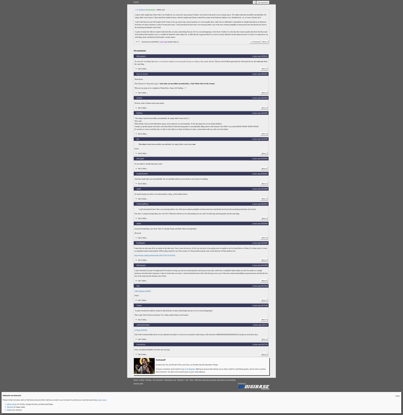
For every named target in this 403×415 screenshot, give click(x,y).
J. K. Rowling (140, 10)
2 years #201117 (260, 325)
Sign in (183, 369)
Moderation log (170, 380)
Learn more (102, 400)
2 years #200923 (260, 74)
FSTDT (136, 2)
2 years (163, 42)
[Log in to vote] (138, 41)
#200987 (148, 291)
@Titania (138, 330)
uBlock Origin (12, 404)
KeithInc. (139, 113)
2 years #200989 (260, 265)
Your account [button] (262, 2)
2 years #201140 (260, 344)
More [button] (264, 42)
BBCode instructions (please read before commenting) (215, 380)
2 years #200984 (260, 223)
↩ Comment (255, 42)
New (191, 380)
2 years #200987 (260, 243)
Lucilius (139, 98)
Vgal (138, 286)
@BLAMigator (140, 291)
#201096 (144, 330)
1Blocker (10, 407)
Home (136, 380)
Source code (138, 384)
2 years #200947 (260, 174)
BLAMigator (140, 243)
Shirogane (140, 158)
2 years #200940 (260, 113)
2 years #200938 (260, 98)
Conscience (140, 344)
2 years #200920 (260, 56)
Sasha (138, 223)
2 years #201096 (260, 305)
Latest (142, 380)
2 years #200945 (260, 139)
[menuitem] (262, 2)
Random (181, 380)
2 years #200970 (260, 204)
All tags (148, 380)
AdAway (10, 410)
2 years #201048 (260, 286)
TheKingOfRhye (142, 204)
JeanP (138, 189)
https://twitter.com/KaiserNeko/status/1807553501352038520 (155, 255)
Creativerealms (142, 174)
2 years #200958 (260, 189)
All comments (158, 380)
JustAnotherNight (143, 325)
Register (192, 369)
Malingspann (141, 56)
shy (137, 139)
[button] (254, 2)
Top (186, 380)
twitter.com (160, 10)
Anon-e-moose (142, 74)
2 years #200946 (260, 158)
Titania (138, 305)
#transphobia (150, 10)
